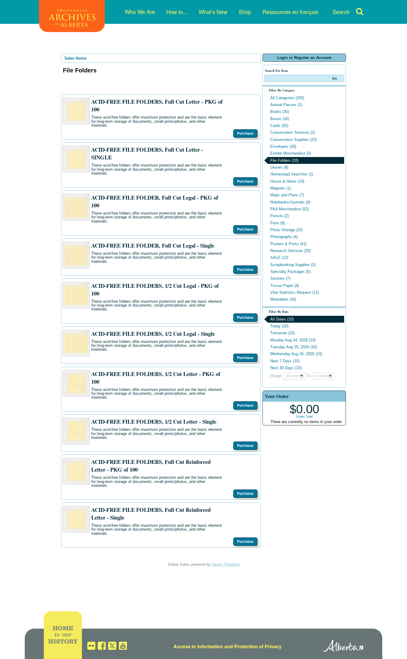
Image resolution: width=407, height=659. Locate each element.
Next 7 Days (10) (284, 361)
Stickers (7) (280, 278)
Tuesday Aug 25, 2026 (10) (293, 347)
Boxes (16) (279, 118)
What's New (213, 11)
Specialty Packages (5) (290, 271)
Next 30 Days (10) (286, 368)
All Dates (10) (282, 319)
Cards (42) (279, 125)
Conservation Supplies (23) (293, 139)
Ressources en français (290, 11)
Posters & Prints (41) (288, 244)
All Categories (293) (287, 98)
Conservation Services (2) (292, 132)
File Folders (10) (284, 160)
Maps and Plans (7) (287, 195)
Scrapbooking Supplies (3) (293, 264)
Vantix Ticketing (226, 564)
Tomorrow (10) (282, 333)
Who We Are (140, 11)
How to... (176, 11)
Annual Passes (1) (286, 104)
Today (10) (279, 326)
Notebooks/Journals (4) (290, 202)
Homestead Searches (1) (291, 174)
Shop (245, 11)
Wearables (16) (283, 299)
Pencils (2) (279, 216)
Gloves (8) (279, 167)
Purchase (245, 133)
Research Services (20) (290, 250)
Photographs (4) (284, 236)
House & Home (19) (287, 181)
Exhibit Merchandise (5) (290, 153)
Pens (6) (277, 223)
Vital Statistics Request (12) (294, 292)
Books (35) (279, 111)
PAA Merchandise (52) (289, 209)
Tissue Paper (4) (284, 285)
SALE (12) (279, 257)
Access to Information (198, 646)
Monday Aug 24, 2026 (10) (293, 340)
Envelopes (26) (283, 146)
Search (341, 11)
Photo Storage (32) (286, 230)
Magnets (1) (280, 188)
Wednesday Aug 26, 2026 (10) (296, 354)
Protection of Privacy (258, 646)
